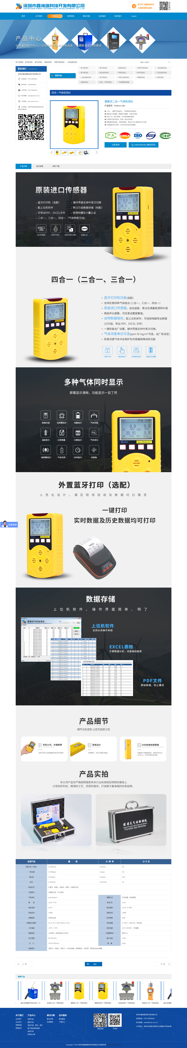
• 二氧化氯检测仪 (161, 72)
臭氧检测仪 (48, 62)
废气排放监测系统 (34, 1028)
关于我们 (39, 16)
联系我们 (118, 16)
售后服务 (62, 1019)
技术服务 (102, 16)
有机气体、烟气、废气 (35, 1025)
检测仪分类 (31, 1034)
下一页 (162, 964)
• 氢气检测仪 (103, 77)
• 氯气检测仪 (140, 72)
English (133, 16)
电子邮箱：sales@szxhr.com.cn (147, 1022)
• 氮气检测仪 (84, 72)
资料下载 (55, 166)
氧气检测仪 (29, 62)
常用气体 (31, 1019)
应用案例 (50, 1022)
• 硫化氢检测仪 (104, 72)
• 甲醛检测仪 (140, 77)
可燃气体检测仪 (59, 62)
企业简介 (19, 1019)
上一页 (24, 964)
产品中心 (54, 16)
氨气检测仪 (38, 62)
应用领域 (70, 16)
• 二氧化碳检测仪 (85, 77)
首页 (23, 16)
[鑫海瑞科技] (50, 6)
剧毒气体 (31, 1022)
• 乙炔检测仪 (159, 77)
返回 (94, 964)
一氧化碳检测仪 (72, 62)
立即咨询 (115, 145)
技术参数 (39, 166)
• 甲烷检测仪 (122, 72)
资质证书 (19, 1028)
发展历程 (19, 1025)
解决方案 (86, 16)
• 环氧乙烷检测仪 (123, 77)
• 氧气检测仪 (84, 68)
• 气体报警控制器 (123, 82)
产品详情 (23, 166)
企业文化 (19, 1022)
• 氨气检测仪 (103, 68)
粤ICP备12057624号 (114, 1045)
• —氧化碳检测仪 (161, 68)
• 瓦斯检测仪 (84, 82)
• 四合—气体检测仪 (105, 82)
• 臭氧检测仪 (122, 68)
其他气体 (31, 1031)
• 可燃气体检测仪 (142, 68)
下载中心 (62, 1022)
